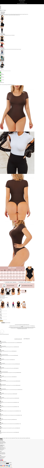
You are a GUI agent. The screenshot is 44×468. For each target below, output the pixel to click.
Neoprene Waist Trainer (2, 35)
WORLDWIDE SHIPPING (22, 0)
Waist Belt (13, 35)
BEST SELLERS (3, 12)
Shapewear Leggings (22, 14)
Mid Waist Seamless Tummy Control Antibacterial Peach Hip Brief (7, 402)
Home (0, 84)
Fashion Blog (1, 443)
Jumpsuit (20, 49)
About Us (1, 441)
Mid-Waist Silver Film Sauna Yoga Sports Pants (5, 359)
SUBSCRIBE (7, 463)
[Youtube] (2, 460)
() (3, 69)
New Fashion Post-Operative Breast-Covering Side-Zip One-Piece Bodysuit (8, 372)
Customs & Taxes (2, 447)
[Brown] (2, 304)
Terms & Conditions (2, 449)
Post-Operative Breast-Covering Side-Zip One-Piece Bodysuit (6, 355)
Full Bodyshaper (2, 14)
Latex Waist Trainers (7, 35)
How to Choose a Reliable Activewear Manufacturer (2, 458)
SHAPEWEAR (2, 13)
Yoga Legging (3, 49)
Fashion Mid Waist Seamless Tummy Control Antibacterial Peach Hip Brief (8, 423)
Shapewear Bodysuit (13, 14)
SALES (2, 68)
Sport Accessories (17, 49)
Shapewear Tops (26, 14)
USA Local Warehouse (2, 448)
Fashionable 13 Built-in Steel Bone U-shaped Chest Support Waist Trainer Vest (8, 342)
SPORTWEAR (2, 48)
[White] (23, 304)
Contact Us (1, 438)
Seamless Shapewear (6, 14)
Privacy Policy (4, 448)
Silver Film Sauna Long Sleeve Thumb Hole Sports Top (6, 376)
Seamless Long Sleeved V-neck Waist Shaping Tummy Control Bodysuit (8, 385)
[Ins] (0, 460)
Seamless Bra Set (18, 14)
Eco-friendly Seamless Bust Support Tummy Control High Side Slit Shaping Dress (9, 389)
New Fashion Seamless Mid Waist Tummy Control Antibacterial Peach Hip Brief (8, 415)
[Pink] (13, 304)
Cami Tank (11, 35)
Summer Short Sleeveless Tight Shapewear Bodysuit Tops (8, 84)
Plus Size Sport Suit (13, 49)
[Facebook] (1, 460)
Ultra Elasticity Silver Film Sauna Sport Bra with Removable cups (7, 368)
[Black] (18, 304)
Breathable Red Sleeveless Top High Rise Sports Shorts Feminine (7, 432)
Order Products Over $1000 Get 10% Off (22, 3)
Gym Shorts (9, 49)
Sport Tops (6, 49)
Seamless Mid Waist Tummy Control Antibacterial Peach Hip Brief (7, 406)
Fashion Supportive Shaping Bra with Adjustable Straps (6, 419)
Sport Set (1, 49)
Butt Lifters (10, 14)
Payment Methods (4, 442)
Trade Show (2, 453)
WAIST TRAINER (3, 34)
